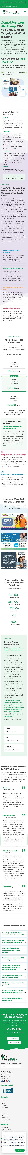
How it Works (4, 1127)
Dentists (3, 1100)
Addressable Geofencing (7, 1131)
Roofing (3, 1103)
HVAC (2, 1101)
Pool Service (4, 1117)
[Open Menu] (25, 12)
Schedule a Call (13, 1038)
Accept (19, 1150)
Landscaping (4, 1115)
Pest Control (4, 1113)
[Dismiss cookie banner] (24, 1133)
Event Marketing (5, 1119)
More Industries (5, 1121)
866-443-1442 (13, 6)
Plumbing (3, 1105)
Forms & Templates (6, 1129)
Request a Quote (14, 1042)
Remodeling (4, 1107)
